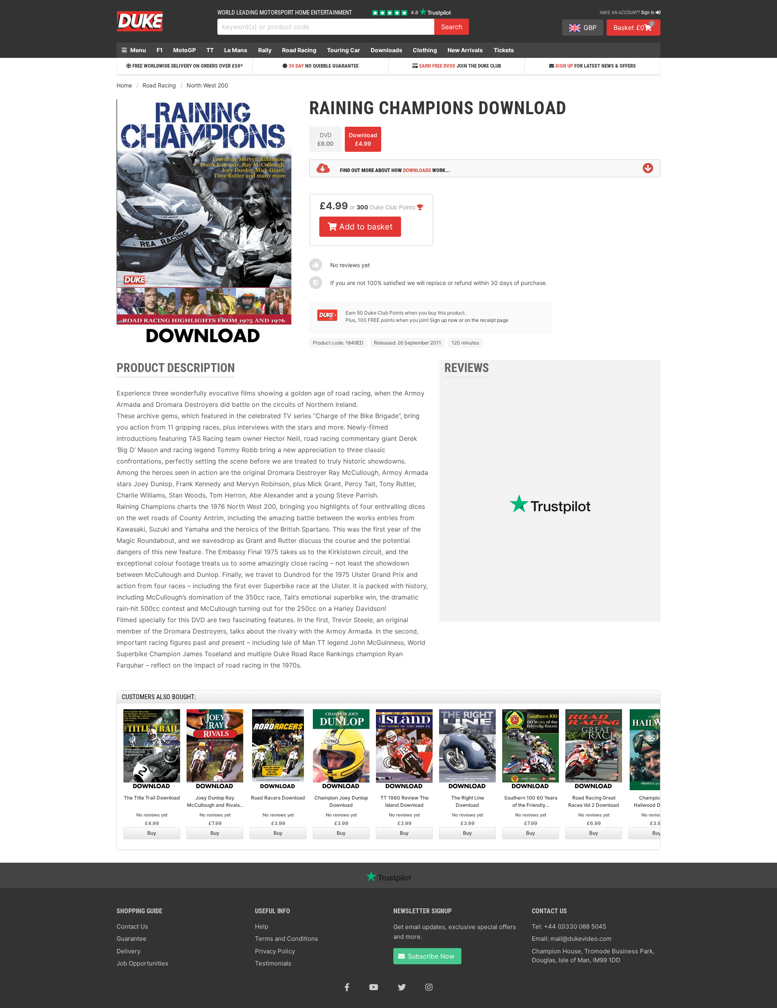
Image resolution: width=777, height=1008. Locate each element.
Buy (151, 833)
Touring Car (343, 50)
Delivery (128, 951)
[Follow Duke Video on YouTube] (373, 987)
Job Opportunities (142, 963)
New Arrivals (465, 50)
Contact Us (132, 926)
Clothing (425, 50)
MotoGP (184, 50)
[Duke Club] (327, 319)
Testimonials (273, 963)
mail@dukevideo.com (580, 938)
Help (261, 926)
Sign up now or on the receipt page (469, 320)
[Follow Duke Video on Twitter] (402, 987)
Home (124, 85)
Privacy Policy (275, 951)
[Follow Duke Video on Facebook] (347, 987)
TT (210, 50)
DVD (325, 139)
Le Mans (235, 50)
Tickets (504, 50)
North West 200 (207, 85)
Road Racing (299, 50)
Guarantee (131, 938)
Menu (137, 50)
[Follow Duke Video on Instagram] (429, 987)
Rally (265, 50)
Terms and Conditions (286, 938)
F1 (160, 50)
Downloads (386, 50)
